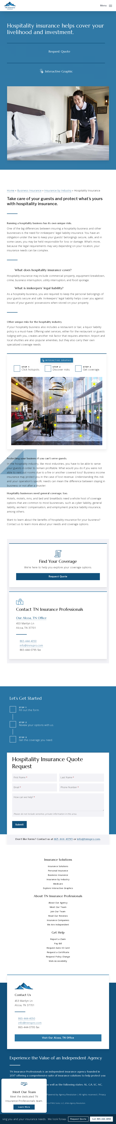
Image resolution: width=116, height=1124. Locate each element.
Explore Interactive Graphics (58, 888)
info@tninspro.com (31, 645)
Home (10, 190)
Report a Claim (58, 939)
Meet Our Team (58, 907)
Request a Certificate (58, 952)
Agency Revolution (68, 1094)
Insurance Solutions (58, 866)
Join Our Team (58, 911)
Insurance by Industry (57, 190)
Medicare (58, 883)
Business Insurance (29, 190)
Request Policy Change (58, 956)
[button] (106, 5)
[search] (96, 5)
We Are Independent (58, 924)
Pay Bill (58, 943)
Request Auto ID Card (58, 947)
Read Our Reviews (58, 915)
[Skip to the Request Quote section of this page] (56, 51)
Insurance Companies (58, 920)
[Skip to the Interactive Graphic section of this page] (56, 71)
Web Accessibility (58, 961)
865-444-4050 (28, 641)
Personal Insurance (58, 870)
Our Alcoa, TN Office (31, 618)
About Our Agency (58, 902)
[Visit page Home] (10, 5)
